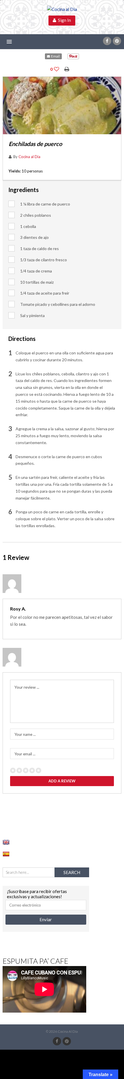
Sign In (63, 20)
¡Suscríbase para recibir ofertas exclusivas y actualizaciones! (37, 894)
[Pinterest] (117, 41)
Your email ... (24, 754)
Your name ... (25, 734)
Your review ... (26, 687)
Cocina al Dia (29, 156)
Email (55, 56)
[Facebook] (107, 41)
